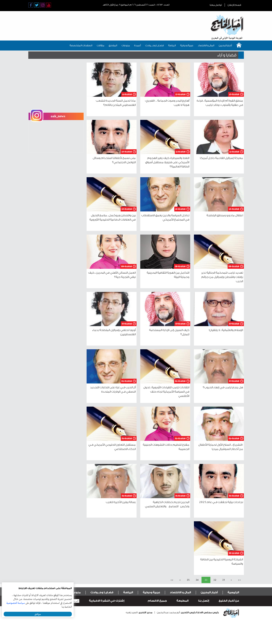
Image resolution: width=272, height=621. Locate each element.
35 (188, 579)
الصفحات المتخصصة (81, 45)
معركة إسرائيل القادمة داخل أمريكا (221, 158)
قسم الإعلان (234, 5)
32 (214, 579)
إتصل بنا (203, 600)
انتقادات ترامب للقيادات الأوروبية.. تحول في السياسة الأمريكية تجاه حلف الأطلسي (166, 392)
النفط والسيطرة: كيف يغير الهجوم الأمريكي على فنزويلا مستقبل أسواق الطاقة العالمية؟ (167, 162)
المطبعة (183, 600)
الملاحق (113, 45)
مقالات (100, 45)
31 (223, 579)
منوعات (126, 45)
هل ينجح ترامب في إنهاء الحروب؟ (223, 387)
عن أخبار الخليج (229, 600)
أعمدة (137, 45)
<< (239, 579)
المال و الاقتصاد (206, 45)
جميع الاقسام (157, 600)
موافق (37, 614)
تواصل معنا (216, 5)
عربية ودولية (186, 45)
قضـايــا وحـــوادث (154, 45)
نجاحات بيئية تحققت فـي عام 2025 (221, 502)
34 (197, 579)
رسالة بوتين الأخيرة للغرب (121, 502)
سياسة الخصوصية (15, 603)
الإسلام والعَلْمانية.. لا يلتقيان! (226, 330)
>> (171, 579)
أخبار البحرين (225, 45)
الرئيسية (233, 592)
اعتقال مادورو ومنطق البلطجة (224, 215)
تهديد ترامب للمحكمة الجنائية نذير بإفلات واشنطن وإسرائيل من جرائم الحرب (222, 277)
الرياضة (172, 45)
